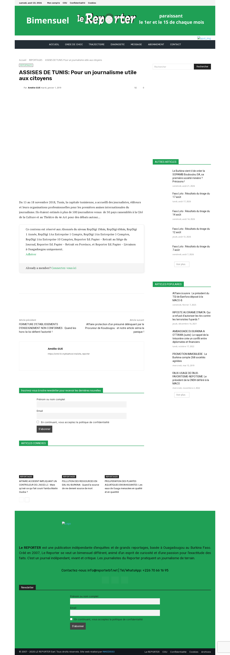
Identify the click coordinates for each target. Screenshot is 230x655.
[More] (105, 96)
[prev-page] (21, 499)
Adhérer (31, 254)
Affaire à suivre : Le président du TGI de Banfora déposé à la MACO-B (190, 297)
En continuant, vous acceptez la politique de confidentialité (74, 422)
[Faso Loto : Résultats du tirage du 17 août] (161, 198)
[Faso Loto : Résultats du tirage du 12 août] (161, 233)
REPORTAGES (35, 60)
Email (40, 410)
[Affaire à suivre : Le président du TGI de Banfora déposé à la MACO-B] (161, 298)
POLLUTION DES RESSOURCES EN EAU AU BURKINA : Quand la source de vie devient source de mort (80, 485)
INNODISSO (109, 651)
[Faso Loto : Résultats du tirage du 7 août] (161, 251)
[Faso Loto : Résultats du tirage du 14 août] (161, 216)
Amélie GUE (34, 87)
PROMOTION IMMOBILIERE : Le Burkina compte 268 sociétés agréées (189, 357)
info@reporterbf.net (103, 570)
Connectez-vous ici (63, 268)
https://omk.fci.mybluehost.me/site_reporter (69, 354)
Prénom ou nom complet (51, 399)
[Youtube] (124, 580)
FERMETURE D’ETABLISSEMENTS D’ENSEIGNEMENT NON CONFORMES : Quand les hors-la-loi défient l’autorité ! (47, 328)
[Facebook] (204, 3)
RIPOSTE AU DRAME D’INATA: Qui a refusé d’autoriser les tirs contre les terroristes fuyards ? (191, 316)
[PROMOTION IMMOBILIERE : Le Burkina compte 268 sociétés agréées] (161, 358)
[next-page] (27, 499)
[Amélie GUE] (21, 87)
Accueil (22, 60)
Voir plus (180, 264)
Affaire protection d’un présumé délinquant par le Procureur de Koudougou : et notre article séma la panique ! (114, 328)
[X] (209, 3)
